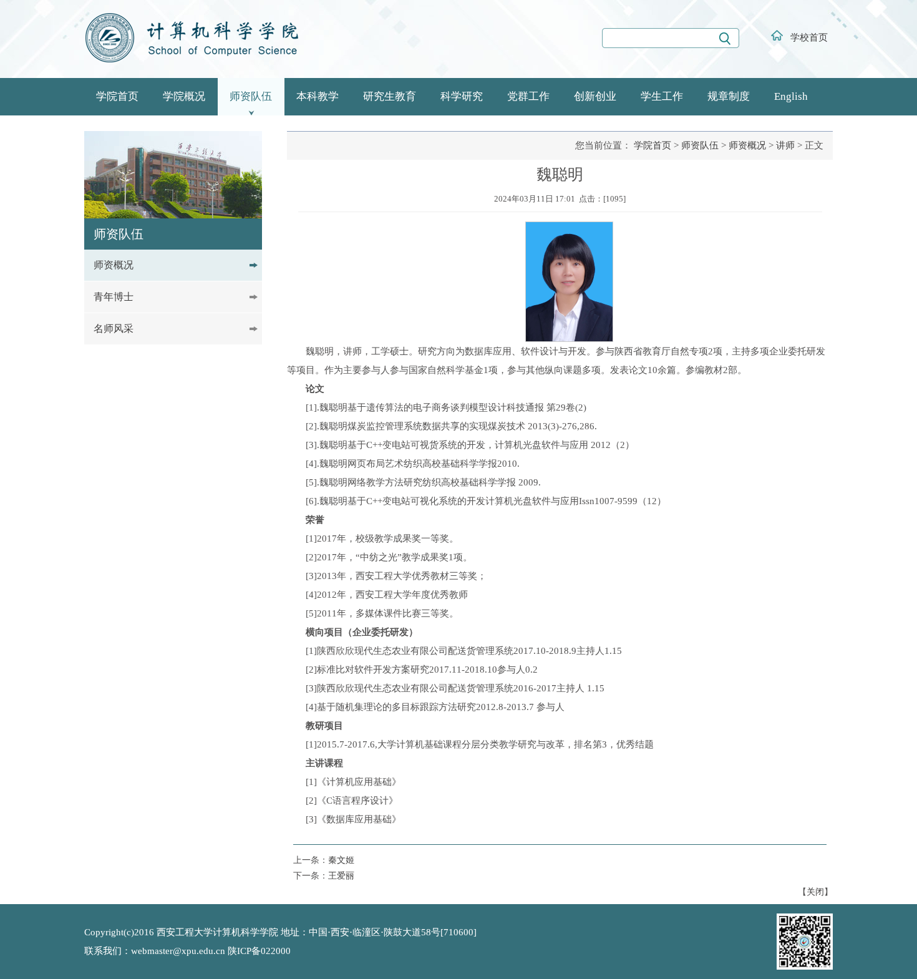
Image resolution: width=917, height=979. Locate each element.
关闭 (815, 892)
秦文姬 (341, 860)
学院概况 (184, 96)
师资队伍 (251, 96)
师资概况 (113, 265)
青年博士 (113, 296)
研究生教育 (389, 96)
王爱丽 (341, 875)
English (791, 96)
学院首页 (117, 96)
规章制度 (728, 96)
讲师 (785, 145)
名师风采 (113, 328)
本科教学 (317, 96)
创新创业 (595, 96)
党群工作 (528, 96)
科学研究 (461, 96)
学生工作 (662, 96)
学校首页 (809, 37)
